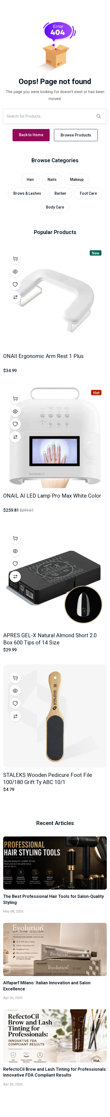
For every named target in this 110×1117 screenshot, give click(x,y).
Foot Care (88, 193)
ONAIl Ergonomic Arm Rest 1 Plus (43, 356)
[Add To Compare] (15, 297)
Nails (52, 179)
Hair (30, 179)
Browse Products (76, 135)
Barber (60, 193)
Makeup (77, 179)
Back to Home (31, 135)
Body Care (55, 207)
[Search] (98, 116)
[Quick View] (15, 271)
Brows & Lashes (27, 193)
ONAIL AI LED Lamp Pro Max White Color (52, 496)
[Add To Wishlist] (15, 284)
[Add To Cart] (15, 259)
